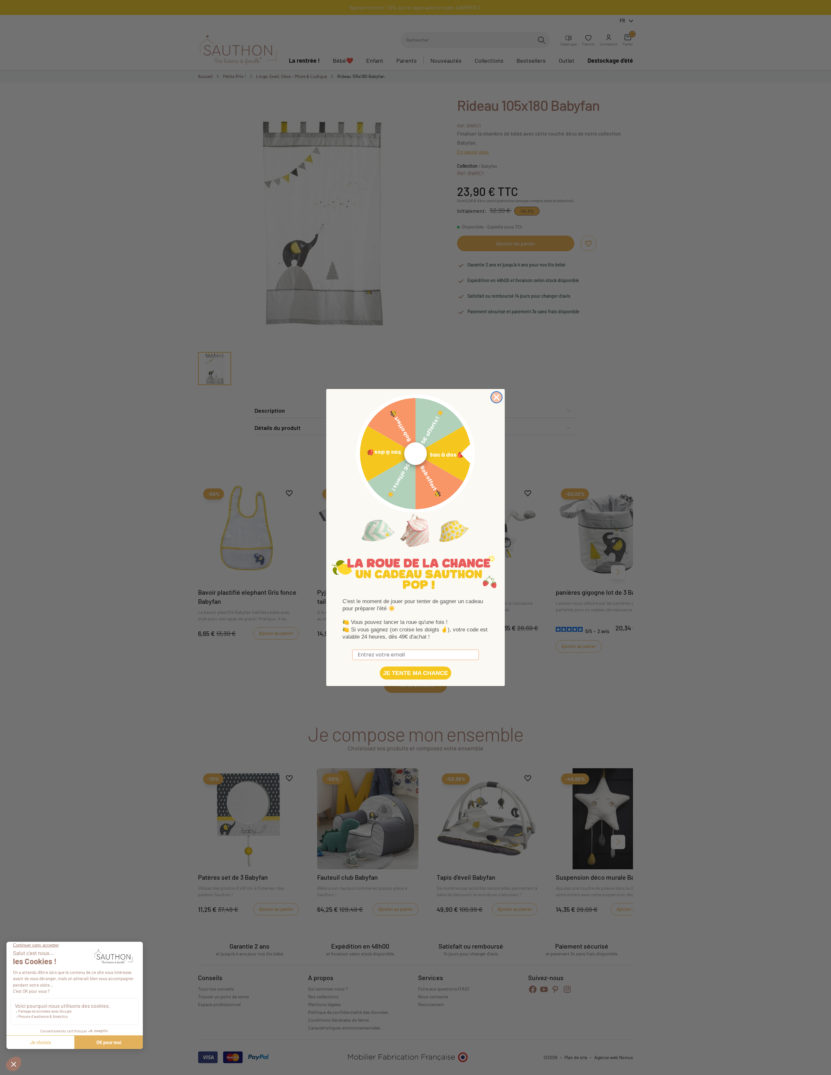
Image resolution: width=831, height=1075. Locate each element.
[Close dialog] (496, 397)
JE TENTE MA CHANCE (415, 673)
